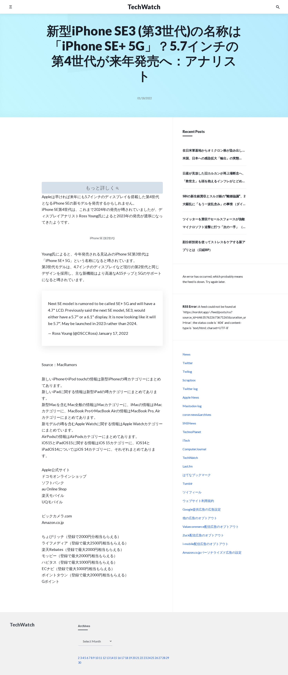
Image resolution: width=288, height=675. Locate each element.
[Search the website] (278, 7)
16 (119, 658)
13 (108, 658)
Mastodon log (192, 406)
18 (126, 658)
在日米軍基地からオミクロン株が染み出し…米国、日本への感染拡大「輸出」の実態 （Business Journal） (214, 155)
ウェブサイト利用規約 (198, 501)
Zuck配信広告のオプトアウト (203, 535)
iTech (186, 440)
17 (122, 658)
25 (152, 658)
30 (79, 662)
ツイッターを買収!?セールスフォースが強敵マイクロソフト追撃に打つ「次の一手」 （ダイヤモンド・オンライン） (214, 224)
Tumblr (188, 483)
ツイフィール (192, 492)
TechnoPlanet (192, 432)
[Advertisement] (102, 154)
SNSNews (189, 423)
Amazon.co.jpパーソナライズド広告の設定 (212, 552)
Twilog (187, 371)
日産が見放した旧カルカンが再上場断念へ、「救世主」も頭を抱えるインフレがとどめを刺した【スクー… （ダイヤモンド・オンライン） (214, 178)
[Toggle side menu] (10, 6)
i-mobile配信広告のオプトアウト (205, 544)
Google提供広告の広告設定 (202, 509)
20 (134, 658)
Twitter (188, 363)
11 (100, 658)
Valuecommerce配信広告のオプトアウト (211, 526)
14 (111, 658)
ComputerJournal (194, 449)
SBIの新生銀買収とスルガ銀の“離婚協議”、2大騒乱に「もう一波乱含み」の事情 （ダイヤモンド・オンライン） (214, 201)
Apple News (191, 397)
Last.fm (188, 466)
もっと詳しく (101, 187)
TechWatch (190, 457)
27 (160, 658)
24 (148, 658)
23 (145, 658)
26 (156, 658)
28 (163, 658)
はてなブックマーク (197, 475)
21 (137, 658)
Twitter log (190, 389)
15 (115, 658)
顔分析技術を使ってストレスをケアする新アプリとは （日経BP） (214, 246)
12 (104, 658)
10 (96, 658)
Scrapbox (189, 380)
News (186, 354)
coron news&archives (197, 414)
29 (167, 658)
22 (141, 658)
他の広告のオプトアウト (200, 518)
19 (130, 658)
